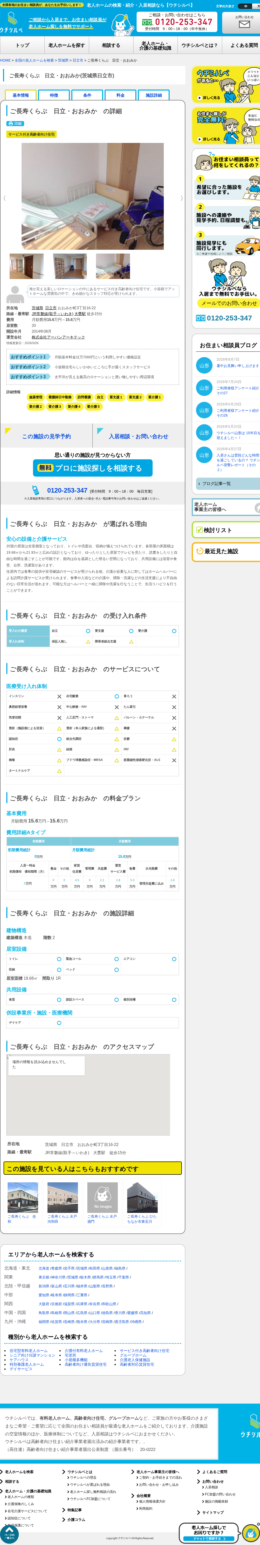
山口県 (94, 1313)
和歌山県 (109, 1304)
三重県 (82, 1295)
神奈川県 (58, 1277)
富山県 (56, 1286)
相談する (12, 1481)
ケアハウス (19, 1360)
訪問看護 (84, 397)
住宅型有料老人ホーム (29, 1350)
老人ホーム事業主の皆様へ (158, 1472)
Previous (2, 197)
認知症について (19, 1518)
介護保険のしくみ (21, 1504)
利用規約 (145, 1508)
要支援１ (116, 397)
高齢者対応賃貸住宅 (137, 1364)
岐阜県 (56, 1295)
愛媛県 (132, 1313)
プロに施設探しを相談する (98, 468)
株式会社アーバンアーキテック (58, 337)
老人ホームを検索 (19, 1472)
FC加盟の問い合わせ (220, 1494)
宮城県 (82, 1268)
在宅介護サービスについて (27, 1511)
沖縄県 (136, 1322)
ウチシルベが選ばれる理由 (90, 1485)
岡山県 (69, 1313)
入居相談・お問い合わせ (139, 436)
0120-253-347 (67, 490)
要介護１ (154, 397)
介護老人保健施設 (135, 1360)
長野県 (107, 1286)
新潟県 (44, 1286)
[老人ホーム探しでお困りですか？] (219, 1542)
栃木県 (85, 1277)
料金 (121, 95)
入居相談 (211, 1487)
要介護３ (55, 406)
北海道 (44, 1268)
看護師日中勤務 (60, 397)
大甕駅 (80, 314)
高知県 (145, 1313)
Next (182, 197)
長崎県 (69, 1322)
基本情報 (21, 95)
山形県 (107, 1268)
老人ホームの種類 (21, 1497)
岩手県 (69, 1268)
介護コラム (76, 1520)
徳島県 (107, 1313)
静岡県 (69, 1295)
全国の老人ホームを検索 (34, 60)
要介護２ (35, 406)
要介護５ (93, 406)
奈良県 (94, 1304)
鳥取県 (44, 1313)
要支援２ (135, 397)
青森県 (56, 1268)
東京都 (44, 1277)
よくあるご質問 (214, 1472)
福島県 (120, 1268)
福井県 (82, 1286)
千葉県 (123, 1277)
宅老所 (70, 1355)
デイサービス (21, 1369)
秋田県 (94, 1268)
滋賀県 (69, 1304)
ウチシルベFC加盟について (90, 1499)
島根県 (56, 1313)
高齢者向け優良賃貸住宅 (86, 1364)
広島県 (82, 1313)
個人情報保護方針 (152, 1501)
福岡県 (44, 1322)
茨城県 (63, 60)
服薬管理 (35, 397)
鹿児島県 (122, 1322)
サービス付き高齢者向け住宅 (144, 1350)
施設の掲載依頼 (216, 1501)
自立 (100, 397)
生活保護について (21, 1525)
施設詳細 (154, 95)
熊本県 (82, 1322)
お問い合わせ (213, 1481)
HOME (5, 60)
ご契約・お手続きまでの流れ (160, 1477)
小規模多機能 (76, 1360)
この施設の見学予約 (46, 436)
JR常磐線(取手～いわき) (52, 314)
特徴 (54, 95)
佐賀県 (56, 1322)
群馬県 (98, 1277)
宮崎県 (107, 1322)
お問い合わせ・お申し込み (159, 1485)
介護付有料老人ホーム (84, 1350)
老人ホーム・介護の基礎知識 (28, 1491)
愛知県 (44, 1295)
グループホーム (133, 1355)
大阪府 (44, 1304)
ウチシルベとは (80, 1472)
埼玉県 (111, 1277)
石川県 (69, 1286)
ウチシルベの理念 (83, 1477)
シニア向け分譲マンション (32, 1355)
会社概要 (144, 1496)
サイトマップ (213, 1512)
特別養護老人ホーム (27, 1364)
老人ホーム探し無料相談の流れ (93, 1492)
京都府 (56, 1304)
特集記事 (75, 1510)
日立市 (78, 60)
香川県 (120, 1313)
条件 (87, 95)
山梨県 (94, 1286)
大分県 (94, 1322)
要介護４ (74, 406)
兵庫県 (82, 1304)
